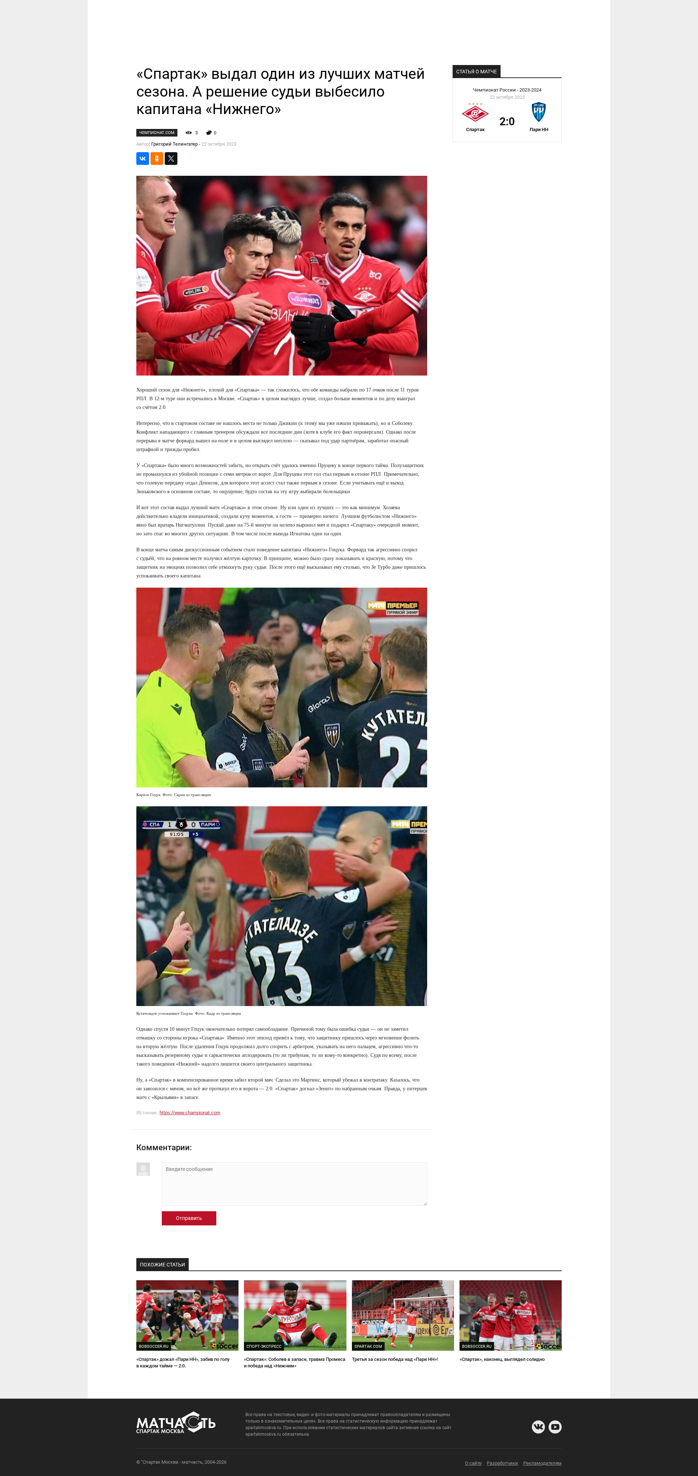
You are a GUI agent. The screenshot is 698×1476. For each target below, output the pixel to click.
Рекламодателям (542, 1463)
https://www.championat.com (190, 1112)
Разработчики (502, 1463)
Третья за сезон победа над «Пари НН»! (395, 1359)
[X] (171, 158)
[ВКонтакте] (142, 158)
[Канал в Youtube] (555, 1427)
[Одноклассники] (157, 158)
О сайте (473, 1463)
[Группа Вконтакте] (538, 1427)
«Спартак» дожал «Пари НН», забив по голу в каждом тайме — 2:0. (182, 1363)
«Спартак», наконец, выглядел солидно (502, 1359)
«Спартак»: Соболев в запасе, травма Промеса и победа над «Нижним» (294, 1363)
